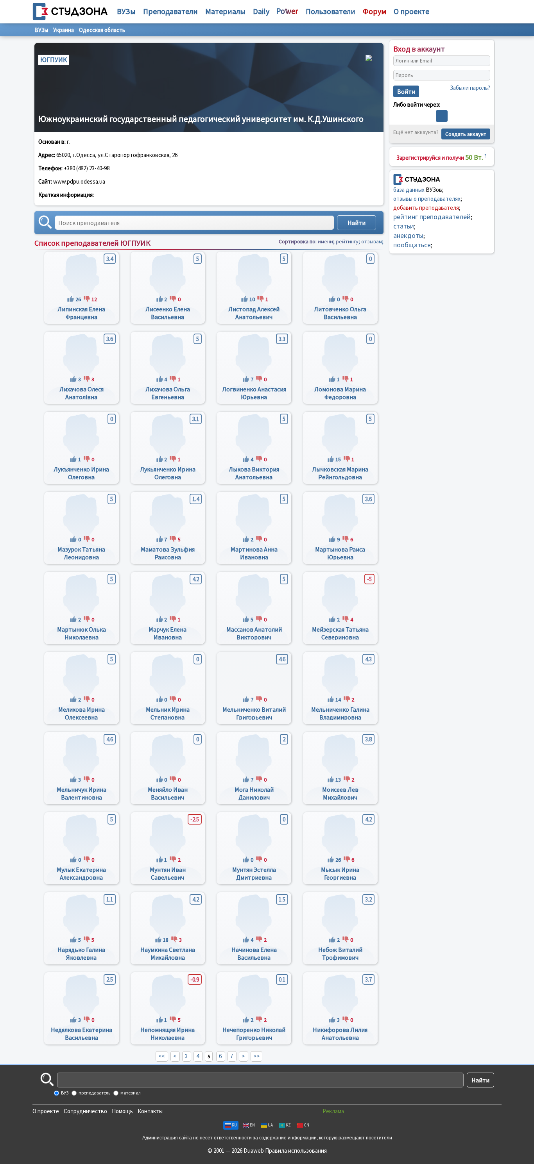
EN (252, 1125)
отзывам (371, 241)
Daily (261, 11)
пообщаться (412, 244)
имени (325, 241)
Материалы (225, 11)
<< (161, 1056)
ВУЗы (126, 11)
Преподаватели (170, 11)
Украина (63, 30)
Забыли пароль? (470, 87)
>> (256, 1056)
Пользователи (330, 11)
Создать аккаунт (465, 133)
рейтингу (347, 241)
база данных (409, 189)
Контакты (150, 1111)
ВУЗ (64, 1093)
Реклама (333, 1111)
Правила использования (296, 1150)
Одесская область (102, 30)
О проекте (45, 1111)
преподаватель (94, 1093)
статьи (403, 225)
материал (130, 1093)
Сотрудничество (85, 1111)
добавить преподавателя (426, 207)
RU (234, 1125)
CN (306, 1125)
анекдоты (408, 235)
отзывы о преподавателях (427, 198)
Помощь (122, 1111)
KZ (288, 1125)
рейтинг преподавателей (432, 216)
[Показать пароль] (482, 75)
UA (270, 1125)
